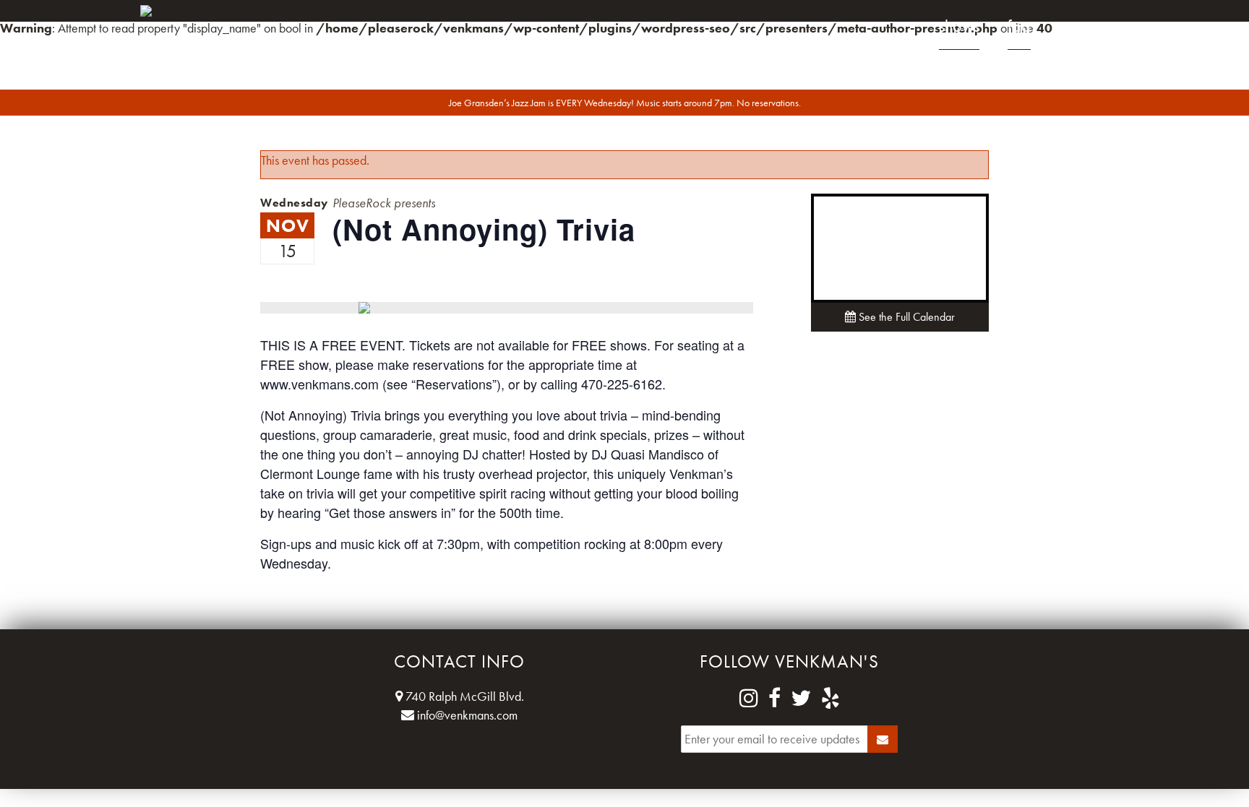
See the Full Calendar (905, 316)
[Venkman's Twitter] (801, 698)
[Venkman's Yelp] (830, 698)
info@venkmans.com (466, 715)
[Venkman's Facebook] (774, 698)
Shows (959, 26)
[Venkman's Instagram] (748, 698)
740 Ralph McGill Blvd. (463, 696)
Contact (1084, 26)
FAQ (1019, 26)
